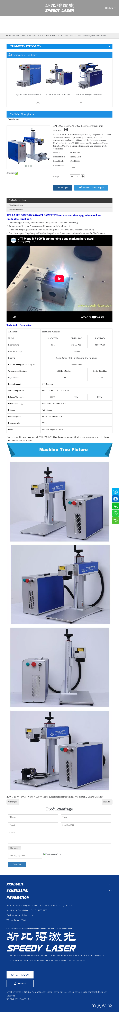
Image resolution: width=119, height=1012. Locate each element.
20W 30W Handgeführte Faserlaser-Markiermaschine (89, 95)
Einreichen (16, 864)
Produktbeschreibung (17, 200)
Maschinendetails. (16, 205)
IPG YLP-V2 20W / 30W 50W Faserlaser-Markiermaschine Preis (59, 95)
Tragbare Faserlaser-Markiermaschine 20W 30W (29, 95)
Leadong (11, 995)
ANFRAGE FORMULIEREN (20, 984)
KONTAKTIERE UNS (20, 975)
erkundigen (63, 187)
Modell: (56, 153)
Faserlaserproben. (16, 210)
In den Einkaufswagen (93, 187)
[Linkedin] (99, 1006)
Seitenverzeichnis (80, 992)
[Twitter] (104, 1006)
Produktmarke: (59, 157)
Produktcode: (58, 161)
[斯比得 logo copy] (41, 941)
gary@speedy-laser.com (22, 915)
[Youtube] (110, 1006)
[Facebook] (94, 1006)
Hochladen (14, 848)
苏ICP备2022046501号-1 (19, 999)
